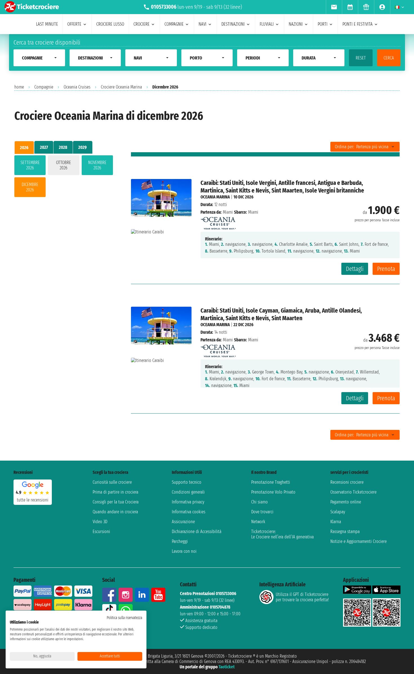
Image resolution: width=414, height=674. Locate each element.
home (19, 87)
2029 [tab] (82, 147)
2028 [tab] (63, 147)
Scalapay (337, 511)
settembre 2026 (30, 165)
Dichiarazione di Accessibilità (196, 531)
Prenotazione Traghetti (270, 482)
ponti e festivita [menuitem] (357, 24)
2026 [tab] (24, 147)
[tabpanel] (63, 177)
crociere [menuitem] (141, 24)
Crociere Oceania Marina (121, 87)
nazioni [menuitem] (296, 24)
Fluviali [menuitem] (267, 24)
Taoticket (227, 666)
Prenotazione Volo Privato (273, 492)
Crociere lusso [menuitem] (110, 24)
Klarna (335, 521)
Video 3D (100, 521)
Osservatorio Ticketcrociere (353, 492)
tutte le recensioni (32, 500)
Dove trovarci (262, 511)
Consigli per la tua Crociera (116, 502)
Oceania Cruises (77, 87)
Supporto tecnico (186, 482)
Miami (228, 212)
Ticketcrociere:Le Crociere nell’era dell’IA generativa (282, 534)
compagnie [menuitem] (174, 24)
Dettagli (355, 269)
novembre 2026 (97, 165)
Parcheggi (180, 541)
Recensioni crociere (347, 482)
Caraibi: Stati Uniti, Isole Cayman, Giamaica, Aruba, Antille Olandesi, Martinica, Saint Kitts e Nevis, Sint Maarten (281, 314)
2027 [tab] (44, 147)
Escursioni (101, 531)
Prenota (386, 269)
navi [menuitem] (202, 24)
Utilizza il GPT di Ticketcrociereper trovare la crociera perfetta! (302, 597)
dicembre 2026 (30, 187)
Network (258, 521)
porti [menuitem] (323, 24)
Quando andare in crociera (115, 511)
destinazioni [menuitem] (233, 24)
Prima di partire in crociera (115, 492)
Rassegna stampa (345, 531)
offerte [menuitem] (74, 24)
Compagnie (43, 87)
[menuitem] (334, 7)
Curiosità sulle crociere (112, 482)
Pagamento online (345, 502)
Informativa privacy (188, 502)
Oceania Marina (215, 197)
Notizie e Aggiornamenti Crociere (358, 541)
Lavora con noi (184, 551)
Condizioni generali (188, 492)
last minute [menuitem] (47, 24)
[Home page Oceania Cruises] (218, 221)
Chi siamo (259, 502)
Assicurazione (183, 521)
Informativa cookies (188, 511)
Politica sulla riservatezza (124, 617)
